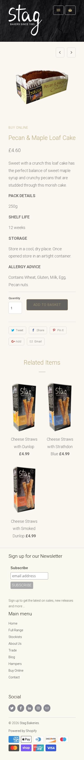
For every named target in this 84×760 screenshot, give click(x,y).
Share (40, 330)
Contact (14, 677)
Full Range (16, 630)
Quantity (14, 298)
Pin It (60, 330)
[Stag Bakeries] (26, 22)
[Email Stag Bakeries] (46, 708)
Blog (12, 657)
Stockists (15, 637)
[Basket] (70, 10)
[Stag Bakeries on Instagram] (38, 708)
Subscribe (19, 568)
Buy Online (18, 127)
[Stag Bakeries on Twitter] (12, 708)
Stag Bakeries (29, 723)
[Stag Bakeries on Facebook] (20, 708)
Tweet (19, 330)
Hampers (15, 664)
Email (38, 341)
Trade (13, 650)
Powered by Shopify (23, 731)
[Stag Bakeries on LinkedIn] (29, 708)
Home (13, 623)
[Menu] (58, 10)
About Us (15, 643)
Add (18, 341)
